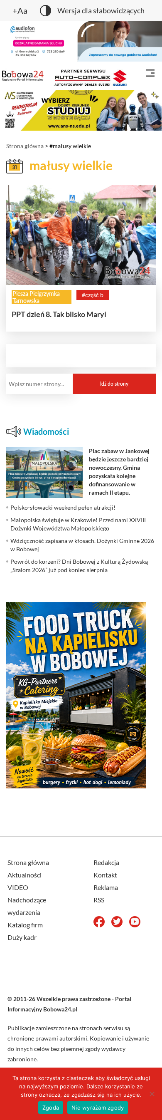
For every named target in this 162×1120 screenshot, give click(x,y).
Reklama (105, 887)
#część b (92, 294)
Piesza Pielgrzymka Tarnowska (36, 297)
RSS (98, 900)
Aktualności (24, 875)
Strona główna (25, 145)
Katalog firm (25, 925)
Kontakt (105, 875)
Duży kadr (22, 937)
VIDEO (17, 887)
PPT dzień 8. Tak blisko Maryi (59, 314)
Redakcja (106, 862)
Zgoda (50, 1107)
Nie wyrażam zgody (97, 1107)
